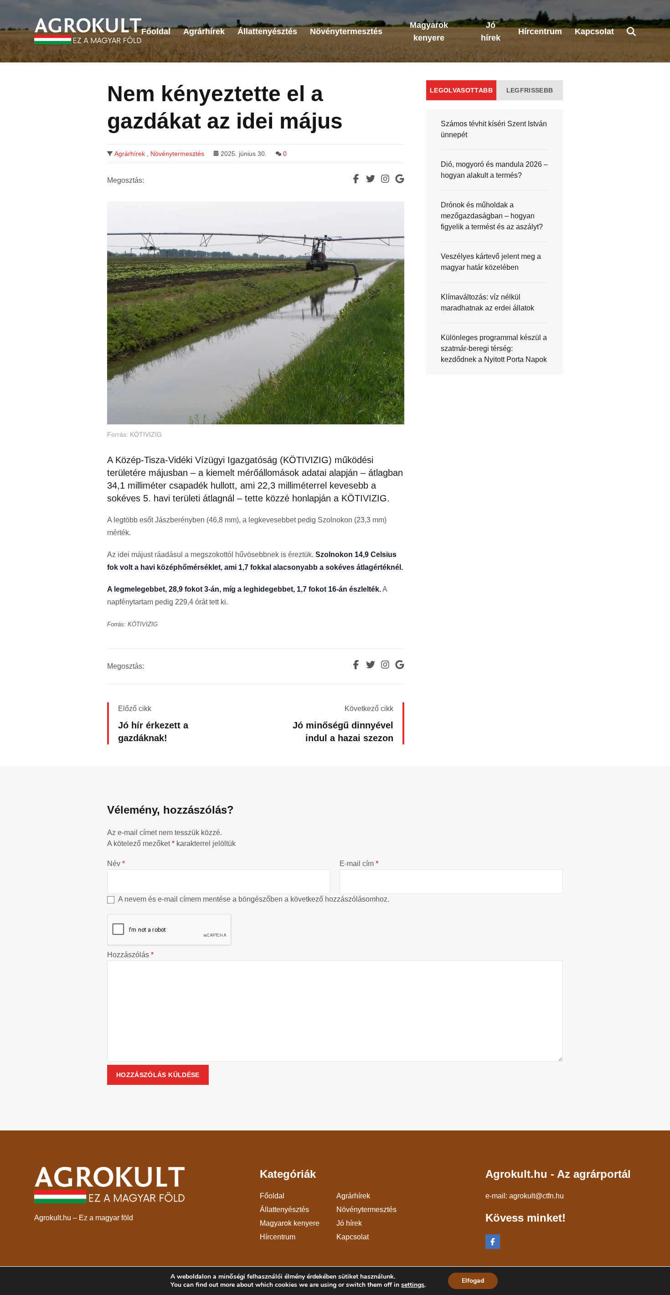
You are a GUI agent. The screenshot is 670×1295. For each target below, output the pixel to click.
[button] (631, 31)
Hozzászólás (130, 955)
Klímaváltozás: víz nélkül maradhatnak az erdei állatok (487, 302)
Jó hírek (349, 1223)
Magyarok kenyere (290, 1223)
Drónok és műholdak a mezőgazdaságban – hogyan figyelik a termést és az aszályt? (492, 216)
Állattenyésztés (284, 1209)
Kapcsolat (352, 1237)
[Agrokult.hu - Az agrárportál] (87, 31)
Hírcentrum (277, 1237)
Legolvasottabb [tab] (461, 90)
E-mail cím (359, 863)
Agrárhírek (129, 153)
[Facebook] (492, 1241)
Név (116, 863)
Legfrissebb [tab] (529, 90)
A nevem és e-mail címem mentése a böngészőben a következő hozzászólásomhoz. (253, 899)
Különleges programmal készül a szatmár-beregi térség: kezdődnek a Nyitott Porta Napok (494, 348)
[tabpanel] (494, 241)
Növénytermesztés (177, 153)
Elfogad (473, 1280)
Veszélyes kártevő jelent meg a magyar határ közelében (491, 262)
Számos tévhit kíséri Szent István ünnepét (494, 129)
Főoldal (272, 1196)
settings (412, 1285)
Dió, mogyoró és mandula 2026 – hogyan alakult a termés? (494, 169)
